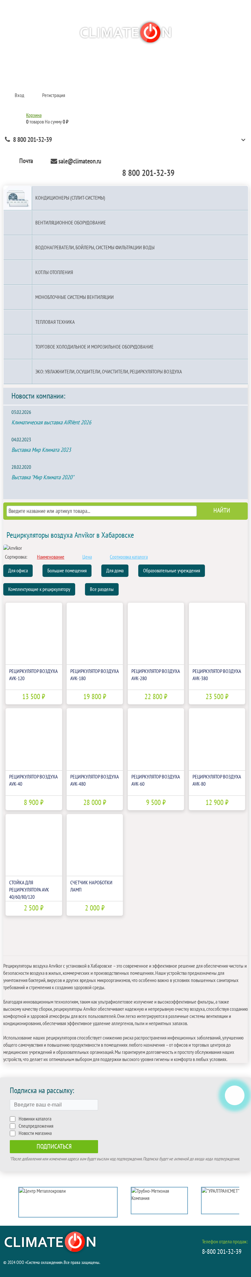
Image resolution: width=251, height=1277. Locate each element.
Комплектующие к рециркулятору (39, 589)
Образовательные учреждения (171, 571)
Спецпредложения (36, 1126)
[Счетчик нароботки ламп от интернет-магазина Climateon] (95, 845)
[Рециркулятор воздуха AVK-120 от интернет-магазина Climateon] (34, 633)
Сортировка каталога (129, 557)
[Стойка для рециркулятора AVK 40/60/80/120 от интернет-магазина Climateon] (34, 845)
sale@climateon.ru (80, 161)
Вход (19, 95)
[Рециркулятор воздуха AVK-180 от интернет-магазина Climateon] (95, 633)
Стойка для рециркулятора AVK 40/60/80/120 (29, 890)
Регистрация (53, 95)
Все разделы (102, 589)
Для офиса (18, 571)
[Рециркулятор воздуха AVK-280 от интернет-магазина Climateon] (156, 633)
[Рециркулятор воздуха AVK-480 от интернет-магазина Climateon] (95, 739)
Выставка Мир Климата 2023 (41, 450)
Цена (87, 557)
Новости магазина (35, 1133)
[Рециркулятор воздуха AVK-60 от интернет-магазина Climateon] (156, 739)
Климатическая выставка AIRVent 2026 (51, 422)
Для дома (115, 571)
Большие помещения (67, 571)
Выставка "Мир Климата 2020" (42, 477)
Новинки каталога (35, 1119)
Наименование (50, 557)
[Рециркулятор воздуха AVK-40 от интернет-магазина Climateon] (34, 739)
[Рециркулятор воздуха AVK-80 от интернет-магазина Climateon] (217, 739)
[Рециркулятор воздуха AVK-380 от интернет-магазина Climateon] (217, 633)
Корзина (34, 115)
